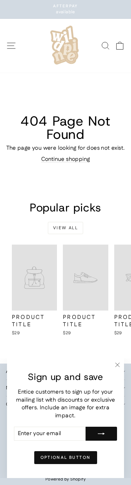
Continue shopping (65, 159)
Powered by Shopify (65, 479)
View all (65, 228)
